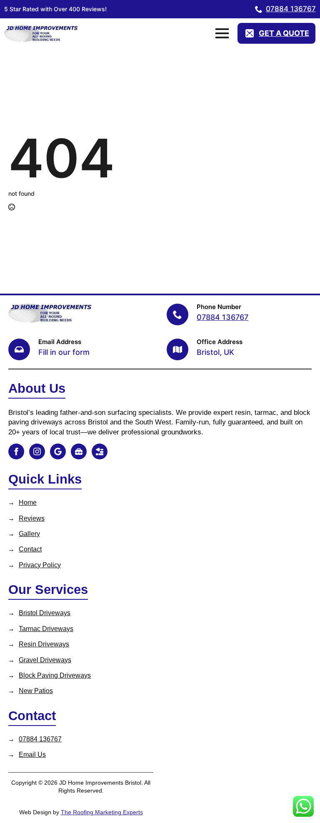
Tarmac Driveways (46, 628)
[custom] (58, 451)
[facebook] (16, 451)
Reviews (32, 518)
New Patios (36, 690)
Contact (30, 549)
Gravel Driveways (45, 659)
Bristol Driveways (44, 612)
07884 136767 (40, 739)
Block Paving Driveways (55, 675)
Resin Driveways (44, 644)
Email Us (32, 754)
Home (28, 502)
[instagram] (37, 451)
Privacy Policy (40, 565)
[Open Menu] (222, 33)
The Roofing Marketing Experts (102, 812)
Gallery (29, 533)
